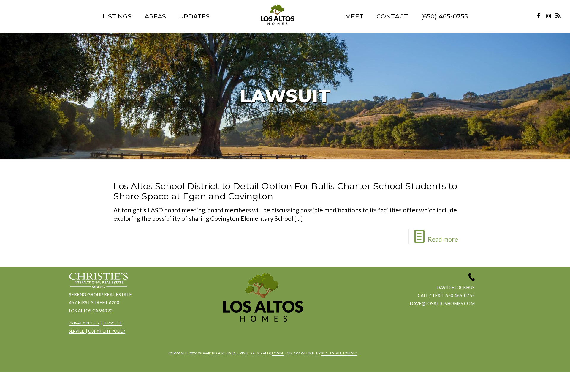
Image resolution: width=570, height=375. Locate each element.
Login (278, 353)
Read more (443, 239)
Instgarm (261, 337)
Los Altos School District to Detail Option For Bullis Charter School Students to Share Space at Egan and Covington (285, 191)
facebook (245, 337)
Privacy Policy (84, 323)
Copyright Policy (106, 331)
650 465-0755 (460, 295)
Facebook (540, 15)
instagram (549, 15)
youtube (278, 337)
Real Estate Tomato (339, 353)
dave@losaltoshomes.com (442, 303)
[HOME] (277, 14)
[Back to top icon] (541, 363)
